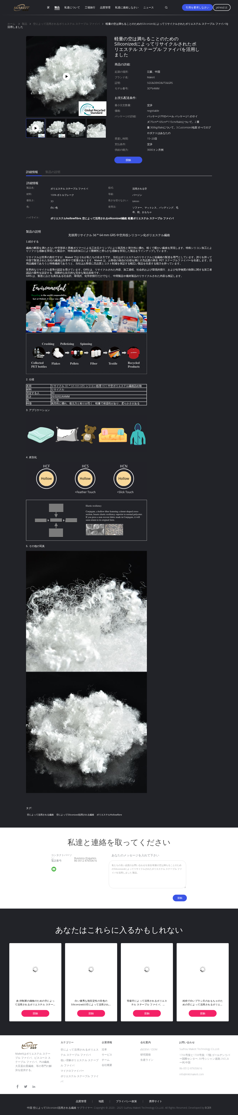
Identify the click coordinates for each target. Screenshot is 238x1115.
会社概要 (107, 1065)
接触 (128, 160)
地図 (101, 1101)
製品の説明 (52, 172)
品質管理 (105, 7)
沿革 (104, 1049)
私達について (72, 7)
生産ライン (146, 1059)
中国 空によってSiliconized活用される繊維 (51, 1107)
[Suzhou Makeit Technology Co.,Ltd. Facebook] (17, 1086)
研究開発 (145, 1054)
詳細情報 (32, 172)
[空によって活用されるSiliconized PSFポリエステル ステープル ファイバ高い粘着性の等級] (203, 969)
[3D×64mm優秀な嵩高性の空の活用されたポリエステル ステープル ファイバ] (35, 969)
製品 (57, 7)
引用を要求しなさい (197, 7)
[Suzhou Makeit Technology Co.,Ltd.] (56, 869)
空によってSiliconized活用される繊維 (75, 814)
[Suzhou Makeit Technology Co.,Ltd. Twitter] (25, 1086)
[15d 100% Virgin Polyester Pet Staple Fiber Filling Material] (66, 76)
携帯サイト (155, 1101)
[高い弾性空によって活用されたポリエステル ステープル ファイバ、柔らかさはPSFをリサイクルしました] (147, 969)
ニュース (148, 7)
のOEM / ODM (148, 1049)
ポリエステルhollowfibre (109, 814)
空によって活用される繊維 (40, 814)
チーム (106, 1059)
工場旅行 (90, 7)
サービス (107, 1054)
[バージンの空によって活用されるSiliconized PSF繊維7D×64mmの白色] (91, 969)
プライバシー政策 (126, 1101)
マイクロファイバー (72, 1070)
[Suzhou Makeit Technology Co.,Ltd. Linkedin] (34, 1086)
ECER (208, 1107)
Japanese (221, 7)
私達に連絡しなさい (127, 7)
